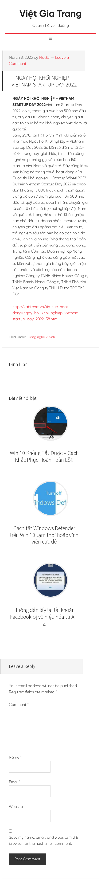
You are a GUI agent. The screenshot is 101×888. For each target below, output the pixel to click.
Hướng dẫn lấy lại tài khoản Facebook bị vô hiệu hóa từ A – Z (44, 616)
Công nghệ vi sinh (41, 337)
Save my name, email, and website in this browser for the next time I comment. (43, 841)
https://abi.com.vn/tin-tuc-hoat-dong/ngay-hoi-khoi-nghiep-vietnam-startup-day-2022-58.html (46, 313)
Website (16, 807)
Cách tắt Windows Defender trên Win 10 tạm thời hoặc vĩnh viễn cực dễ (44, 534)
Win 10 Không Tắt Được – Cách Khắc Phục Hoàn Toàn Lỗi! (44, 456)
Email (14, 782)
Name (15, 757)
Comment (19, 705)
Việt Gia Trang (50, 14)
